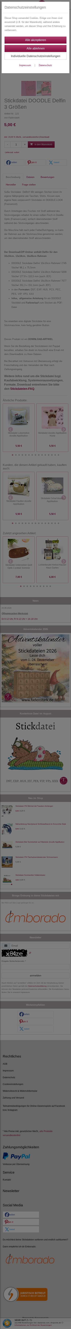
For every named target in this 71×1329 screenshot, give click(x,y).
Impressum (25, 65)
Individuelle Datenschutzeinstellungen (35, 56)
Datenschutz (45, 65)
